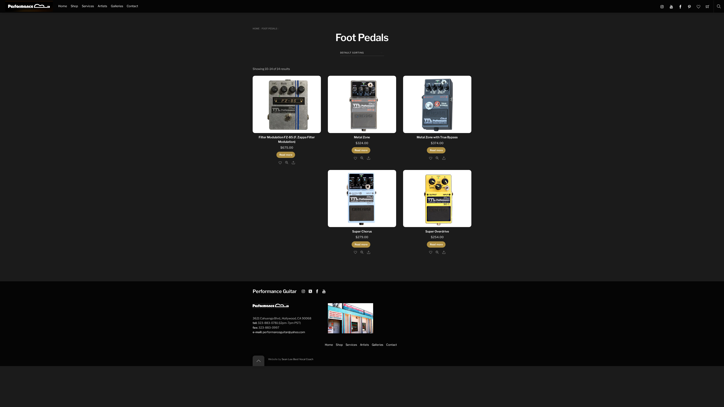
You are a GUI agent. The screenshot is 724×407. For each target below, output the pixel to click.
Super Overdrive (437, 231)
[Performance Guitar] (29, 6)
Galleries (117, 6)
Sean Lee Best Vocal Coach (297, 359)
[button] (671, 6)
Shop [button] (339, 345)
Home (62, 6)
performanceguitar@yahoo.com (284, 332)
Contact (132, 6)
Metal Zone (362, 137)
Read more (285, 154)
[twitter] (310, 291)
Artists (102, 6)
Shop (74, 6)
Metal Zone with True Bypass (437, 137)
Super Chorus (362, 231)
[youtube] (324, 291)
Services (88, 6)
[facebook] (317, 291)
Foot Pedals (269, 28)
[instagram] (303, 291)
